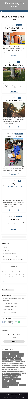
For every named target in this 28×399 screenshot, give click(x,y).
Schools (5, 381)
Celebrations (15, 352)
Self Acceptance (7, 383)
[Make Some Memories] (14, 152)
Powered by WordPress (9, 397)
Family (5, 363)
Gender (11, 363)
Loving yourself (7, 369)
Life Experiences (20, 365)
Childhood (6, 354)
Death (5, 355)
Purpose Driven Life (15, 375)
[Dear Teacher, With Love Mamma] (14, 38)
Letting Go (11, 365)
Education (19, 25)
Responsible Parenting (8, 379)
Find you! (14, 183)
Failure (22, 361)
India (4, 365)
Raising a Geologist (11, 312)
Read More (13, 55)
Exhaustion (6, 361)
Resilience (15, 377)
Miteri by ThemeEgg (20, 397)
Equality (12, 359)
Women (5, 386)
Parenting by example (18, 371)
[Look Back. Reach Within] (14, 74)
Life (18, 62)
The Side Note (14, 219)
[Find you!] (14, 192)
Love (22, 367)
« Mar (3, 281)
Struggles (15, 385)
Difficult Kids (12, 355)
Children (13, 354)
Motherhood (6, 371)
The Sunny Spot (6, 250)
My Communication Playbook (9, 253)
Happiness (19, 363)
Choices (20, 354)
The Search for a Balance (14, 101)
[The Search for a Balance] (14, 109)
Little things (15, 367)
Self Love (19, 216)
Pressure (5, 375)
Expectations (14, 361)
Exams (19, 359)
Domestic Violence (7, 357)
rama (4, 312)
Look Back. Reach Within (14, 65)
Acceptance (6, 352)
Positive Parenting (20, 373)
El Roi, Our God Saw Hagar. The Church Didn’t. (13, 259)
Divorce (20, 355)
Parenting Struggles (8, 373)
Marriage (16, 369)
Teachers (22, 385)
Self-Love (12, 381)
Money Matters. (13, 303)
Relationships (19, 133)
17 (2, 274)
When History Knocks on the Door (10, 256)
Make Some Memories (14, 136)
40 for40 (12, 309)
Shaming (15, 383)
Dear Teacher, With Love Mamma (14, 29)
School (18, 379)
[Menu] (1, 11)
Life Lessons (6, 367)
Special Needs (6, 385)
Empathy (6, 359)
